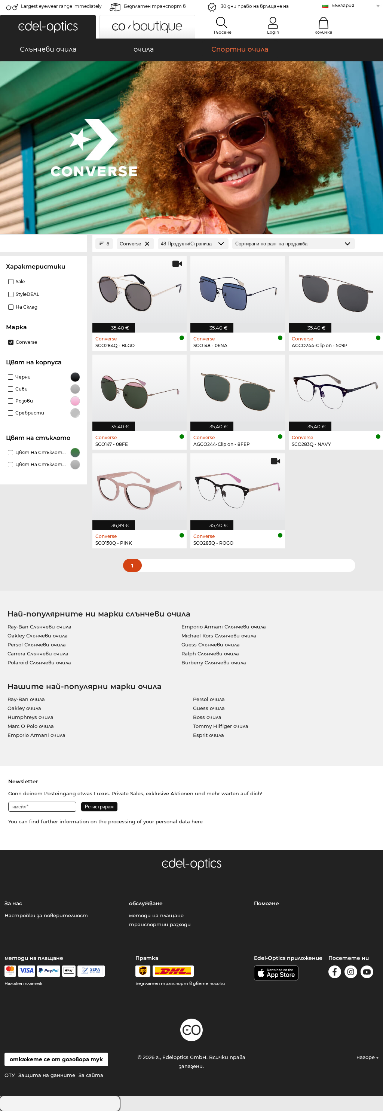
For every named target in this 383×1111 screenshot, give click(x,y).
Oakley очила (24, 708)
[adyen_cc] (10, 971)
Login (273, 32)
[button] (48, 27)
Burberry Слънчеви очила (213, 662)
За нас (13, 903)
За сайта (91, 1075)
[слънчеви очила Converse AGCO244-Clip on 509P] (336, 290)
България (342, 5)
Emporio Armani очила (36, 735)
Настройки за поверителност (46, 915)
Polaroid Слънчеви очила (39, 662)
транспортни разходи (160, 924)
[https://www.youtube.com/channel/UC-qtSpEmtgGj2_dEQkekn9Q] (367, 973)
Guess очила (209, 708)
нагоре (366, 1057)
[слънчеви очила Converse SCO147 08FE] (139, 389)
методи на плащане (156, 915)
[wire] (91, 971)
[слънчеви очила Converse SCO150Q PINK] (139, 487)
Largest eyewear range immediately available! (61, 8)
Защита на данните (46, 1075)
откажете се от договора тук (56, 1059)
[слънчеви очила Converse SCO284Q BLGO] (139, 290)
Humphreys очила (30, 717)
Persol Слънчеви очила (36, 645)
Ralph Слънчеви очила (210, 653)
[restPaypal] (49, 971)
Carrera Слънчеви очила (37, 653)
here (197, 821)
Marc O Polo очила (30, 726)
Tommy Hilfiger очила (220, 726)
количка (323, 32)
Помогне (266, 903)
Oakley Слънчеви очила (37, 636)
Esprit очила (208, 735)
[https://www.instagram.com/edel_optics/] (350, 973)
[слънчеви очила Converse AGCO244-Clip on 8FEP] (237, 389)
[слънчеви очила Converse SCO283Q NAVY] (336, 389)
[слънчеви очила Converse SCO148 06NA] (237, 290)
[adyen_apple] (69, 971)
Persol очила (209, 699)
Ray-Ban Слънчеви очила (39, 627)
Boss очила (207, 717)
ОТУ (9, 1075)
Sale (20, 281)
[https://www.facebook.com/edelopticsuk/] (334, 973)
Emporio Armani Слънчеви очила (223, 627)
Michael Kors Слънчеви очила (218, 636)
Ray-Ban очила (26, 699)
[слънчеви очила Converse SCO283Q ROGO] (237, 487)
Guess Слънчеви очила (210, 645)
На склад (26, 307)
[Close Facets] (43, 243)
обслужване (146, 903)
